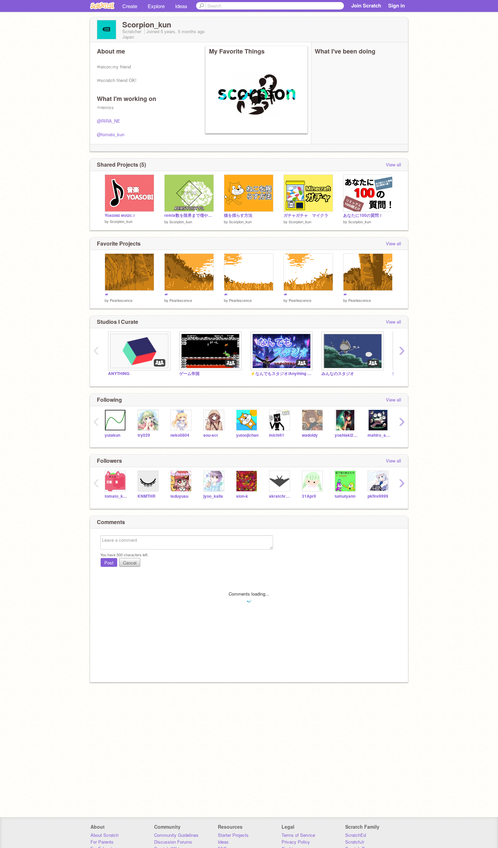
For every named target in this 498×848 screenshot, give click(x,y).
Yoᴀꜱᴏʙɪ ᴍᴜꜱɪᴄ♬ (120, 215)
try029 (144, 435)
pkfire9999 (378, 496)
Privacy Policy (296, 842)
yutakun (112, 435)
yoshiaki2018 (346, 435)
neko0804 (179, 435)
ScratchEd (355, 835)
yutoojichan (247, 435)
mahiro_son (379, 435)
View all (393, 164)
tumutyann (345, 496)
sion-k (242, 496)
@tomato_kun (110, 134)
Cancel (130, 562)
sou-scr (210, 435)
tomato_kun (116, 496)
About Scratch (104, 835)
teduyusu (179, 496)
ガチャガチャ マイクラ (306, 215)
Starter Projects (233, 835)
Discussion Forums (173, 842)
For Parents (101, 842)
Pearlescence (121, 300)
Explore (156, 5)
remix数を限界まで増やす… (189, 215)
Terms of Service (298, 835)
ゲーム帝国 (189, 373)
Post (108, 562)
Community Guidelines (176, 835)
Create (129, 5)
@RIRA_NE (108, 121)
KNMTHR (146, 496)
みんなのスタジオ (337, 373)
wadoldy (310, 435)
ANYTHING (118, 373)
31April (309, 496)
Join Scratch (366, 5)
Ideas (181, 5)
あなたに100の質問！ (363, 215)
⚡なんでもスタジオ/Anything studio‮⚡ (280, 373)
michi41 (276, 435)
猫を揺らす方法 (238, 215)
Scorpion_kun (121, 221)
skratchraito (280, 496)
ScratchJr (354, 842)
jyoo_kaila (213, 496)
